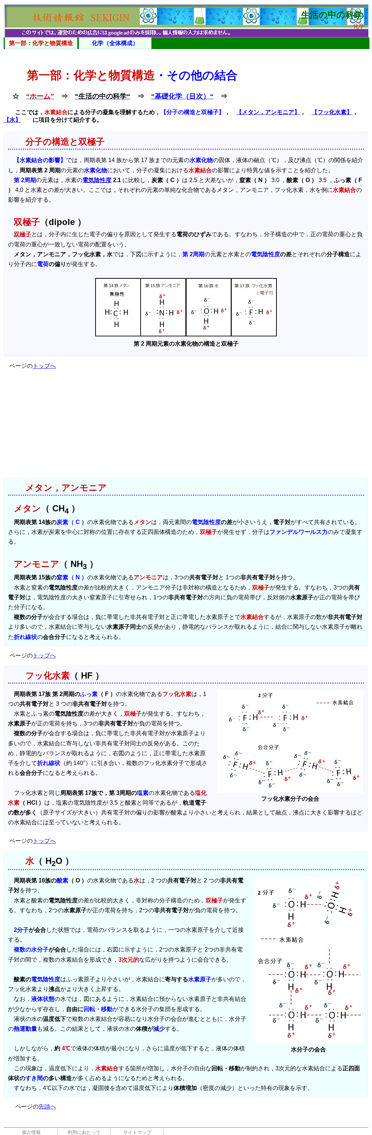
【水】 (12, 120)
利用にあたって (84, 1132)
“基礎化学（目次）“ (182, 96)
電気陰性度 (97, 180)
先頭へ (47, 1106)
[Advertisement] (186, 427)
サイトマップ (137, 1132)
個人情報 (31, 1132)
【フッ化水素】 (332, 112)
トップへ (44, 366)
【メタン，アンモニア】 (268, 112)
